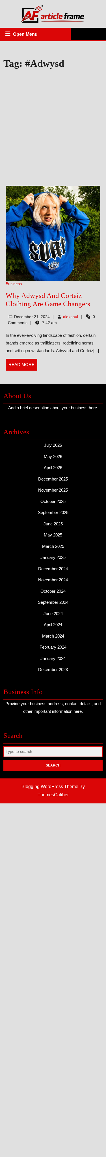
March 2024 (53, 636)
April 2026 (53, 467)
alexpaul (70, 316)
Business (14, 283)
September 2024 (53, 602)
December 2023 (53, 669)
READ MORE (22, 366)
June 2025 (53, 523)
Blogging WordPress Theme (49, 786)
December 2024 (53, 568)
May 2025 (53, 534)
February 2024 (53, 647)
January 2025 (53, 557)
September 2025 (53, 512)
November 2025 (53, 490)
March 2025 (53, 546)
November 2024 (53, 579)
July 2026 (53, 445)
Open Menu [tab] (25, 35)
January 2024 (53, 658)
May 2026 (53, 456)
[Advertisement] (53, 128)
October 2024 (53, 591)
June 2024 (53, 613)
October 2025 (53, 501)
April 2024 (53, 624)
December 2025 (53, 479)
